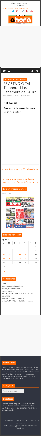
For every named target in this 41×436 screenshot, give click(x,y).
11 (9, 255)
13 (20, 255)
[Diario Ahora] (4, 70)
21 (25, 258)
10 (4, 255)
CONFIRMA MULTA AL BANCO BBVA (15, 8)
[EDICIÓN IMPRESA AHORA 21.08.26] (20, 228)
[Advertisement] (20, 46)
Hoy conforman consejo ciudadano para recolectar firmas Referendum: (20, 180)
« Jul (3, 272)
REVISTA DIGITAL (21, 80)
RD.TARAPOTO (9, 80)
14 (25, 255)
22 (30, 258)
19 (14, 258)
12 (14, 255)
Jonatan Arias (25, 96)
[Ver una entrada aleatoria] (36, 70)
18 (9, 258)
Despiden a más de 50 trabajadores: (20, 169)
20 (20, 258)
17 (4, 258)
